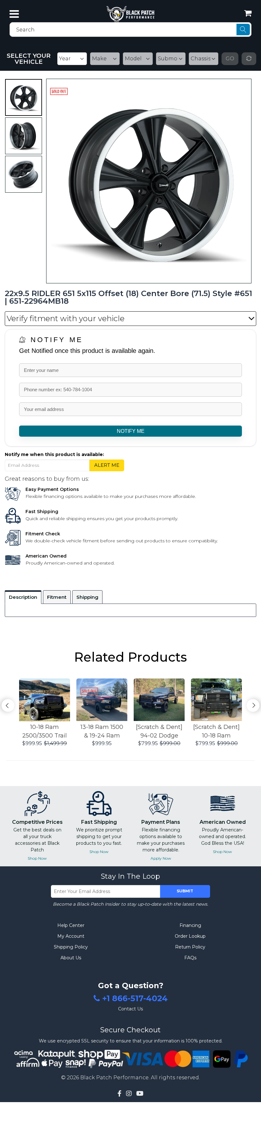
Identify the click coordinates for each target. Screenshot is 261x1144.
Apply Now (161, 858)
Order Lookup (190, 936)
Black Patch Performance (114, 1078)
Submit (185, 891)
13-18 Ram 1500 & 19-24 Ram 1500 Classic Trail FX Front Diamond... (102, 732)
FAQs (190, 958)
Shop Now (37, 858)
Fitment (57, 597)
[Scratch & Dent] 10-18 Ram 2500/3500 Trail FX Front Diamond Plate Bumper (216, 732)
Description (23, 597)
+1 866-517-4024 (135, 998)
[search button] (243, 29)
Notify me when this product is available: (54, 454)
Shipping (87, 597)
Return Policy (190, 947)
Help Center (70, 925)
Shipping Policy (71, 947)
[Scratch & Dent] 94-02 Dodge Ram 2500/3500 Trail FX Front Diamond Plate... (159, 732)
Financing (190, 925)
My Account (70, 936)
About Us (70, 958)
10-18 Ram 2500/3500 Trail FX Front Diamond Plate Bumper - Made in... (44, 732)
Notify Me (57, 340)
